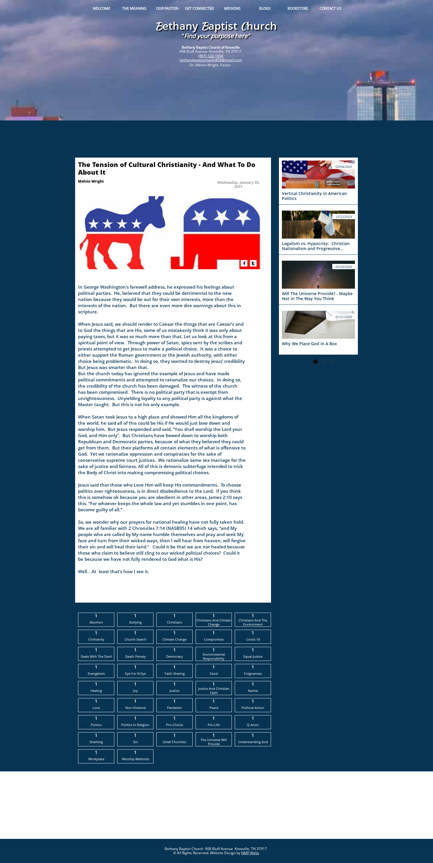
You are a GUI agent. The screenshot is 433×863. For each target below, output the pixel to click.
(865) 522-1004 (210, 55)
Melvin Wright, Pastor (214, 64)
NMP (245, 852)
